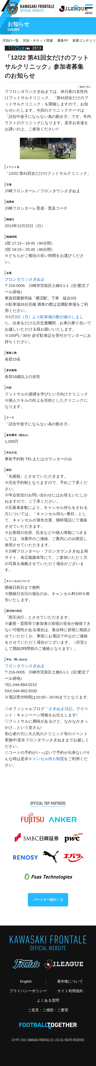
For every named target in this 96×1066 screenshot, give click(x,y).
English (26, 981)
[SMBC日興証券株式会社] (36, 835)
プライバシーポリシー (27, 991)
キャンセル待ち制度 (46, 759)
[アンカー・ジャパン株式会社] (63, 816)
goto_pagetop (84, 1027)
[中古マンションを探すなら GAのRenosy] (25, 854)
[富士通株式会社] (32, 816)
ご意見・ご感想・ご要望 (48, 1010)
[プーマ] (50, 854)
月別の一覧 (10, 40)
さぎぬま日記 (60, 709)
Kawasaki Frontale (37, 9)
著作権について (70, 981)
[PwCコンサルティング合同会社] (73, 835)
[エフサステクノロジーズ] (48, 873)
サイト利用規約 (70, 991)
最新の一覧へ (85, 87)
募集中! (62, 40)
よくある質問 (48, 1000)
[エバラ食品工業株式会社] (73, 854)
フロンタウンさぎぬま (25, 279)
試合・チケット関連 (38, 40)
